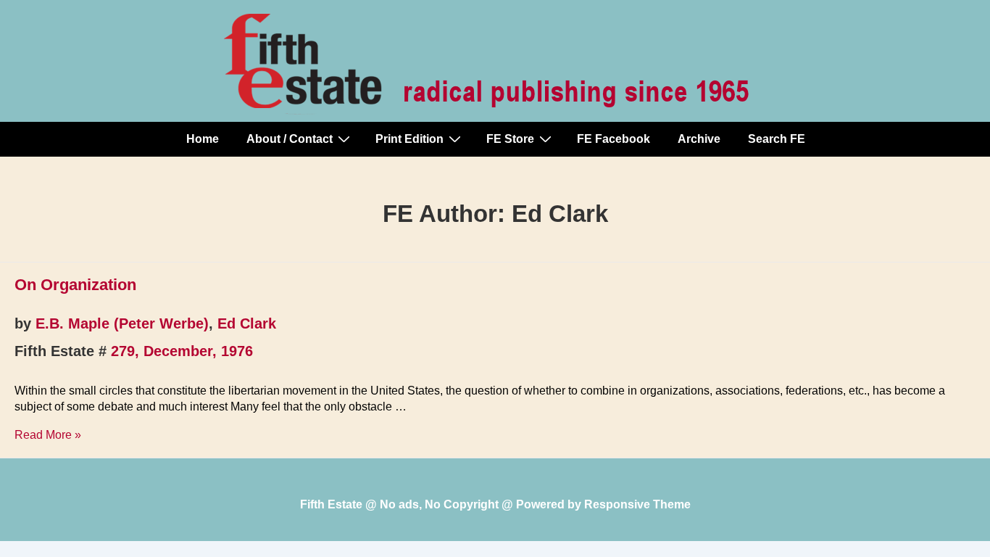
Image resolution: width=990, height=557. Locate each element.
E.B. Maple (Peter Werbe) (122, 323)
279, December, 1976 (182, 351)
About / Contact (289, 139)
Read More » (47, 435)
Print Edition (409, 139)
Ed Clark (246, 323)
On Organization (75, 285)
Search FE (776, 139)
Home (202, 139)
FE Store (510, 139)
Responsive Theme (637, 504)
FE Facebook (613, 139)
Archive (699, 139)
